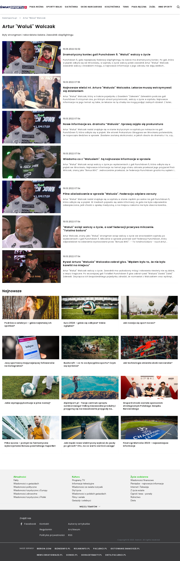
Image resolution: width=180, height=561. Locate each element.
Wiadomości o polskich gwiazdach (89, 493)
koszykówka (112, 6)
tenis (126, 6)
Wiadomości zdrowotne (25, 493)
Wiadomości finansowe (142, 480)
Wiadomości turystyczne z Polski (30, 497)
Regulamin (46, 529)
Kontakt (44, 523)
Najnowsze (12, 291)
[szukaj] (178, 7)
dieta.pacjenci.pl (115, 555)
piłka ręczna (139, 6)
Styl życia (76, 490)
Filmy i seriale (78, 497)
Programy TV (78, 480)
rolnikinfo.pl (82, 548)
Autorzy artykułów (79, 523)
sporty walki (54, 6)
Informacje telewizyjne (83, 483)
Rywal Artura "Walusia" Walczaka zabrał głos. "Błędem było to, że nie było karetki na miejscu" (114, 263)
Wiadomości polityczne (25, 486)
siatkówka (71, 6)
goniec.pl (72, 555)
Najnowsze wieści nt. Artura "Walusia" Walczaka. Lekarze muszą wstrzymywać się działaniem (117, 89)
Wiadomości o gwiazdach (26, 483)
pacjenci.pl (100, 548)
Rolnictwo (135, 497)
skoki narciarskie (91, 6)
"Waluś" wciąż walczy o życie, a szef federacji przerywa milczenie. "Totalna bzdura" (108, 228)
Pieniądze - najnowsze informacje (147, 483)
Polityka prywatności (52, 535)
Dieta (133, 500)
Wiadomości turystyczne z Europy (30, 490)
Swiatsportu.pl (9, 18)
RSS (70, 535)
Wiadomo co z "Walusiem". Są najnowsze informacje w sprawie (107, 159)
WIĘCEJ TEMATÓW (88, 506)
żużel (152, 6)
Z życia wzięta (137, 490)
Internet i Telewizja (139, 486)
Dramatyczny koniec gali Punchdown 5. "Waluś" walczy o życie (106, 54)
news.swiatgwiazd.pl (50, 555)
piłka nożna (36, 6)
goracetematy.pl (91, 555)
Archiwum (74, 529)
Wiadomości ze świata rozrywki (87, 486)
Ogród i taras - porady (141, 493)
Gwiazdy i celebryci (81, 500)
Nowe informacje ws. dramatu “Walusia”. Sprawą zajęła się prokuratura (113, 124)
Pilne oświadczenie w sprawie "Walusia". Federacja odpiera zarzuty (110, 194)
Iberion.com (44, 548)
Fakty (16, 480)
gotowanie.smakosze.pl (125, 548)
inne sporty (165, 6)
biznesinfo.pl (62, 548)
